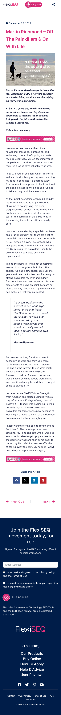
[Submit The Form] (17, 597)
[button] (53, 5)
